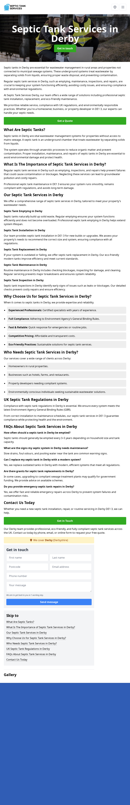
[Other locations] (115, 7)
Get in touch (65, 48)
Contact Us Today (16, 659)
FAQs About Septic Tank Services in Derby (31, 654)
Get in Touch (65, 521)
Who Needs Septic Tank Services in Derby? (31, 643)
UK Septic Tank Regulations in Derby (28, 649)
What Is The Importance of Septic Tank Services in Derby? (40, 627)
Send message (49, 602)
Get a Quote (65, 121)
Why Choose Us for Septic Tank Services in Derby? (36, 638)
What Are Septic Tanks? (20, 622)
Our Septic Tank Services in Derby (26, 632)
